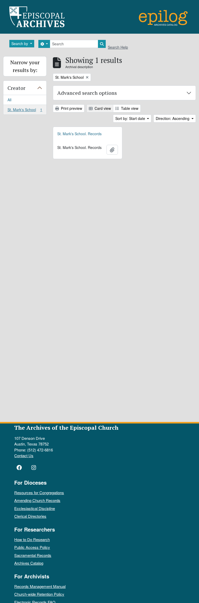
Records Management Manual (40, 586)
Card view (102, 108)
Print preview (71, 108)
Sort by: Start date (130, 118)
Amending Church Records (37, 500)
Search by (20, 43)
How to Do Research (32, 539)
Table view (129, 108)
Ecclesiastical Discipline (34, 508)
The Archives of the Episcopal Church (66, 427)
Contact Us (23, 455)
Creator (16, 87)
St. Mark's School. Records (79, 133)
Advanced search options (87, 92)
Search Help (118, 47)
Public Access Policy (32, 547)
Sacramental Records (32, 555)
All (9, 99)
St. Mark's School (24, 110)
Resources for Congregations (39, 492)
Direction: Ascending (173, 118)
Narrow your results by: (25, 66)
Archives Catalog (28, 563)
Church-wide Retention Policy (39, 594)
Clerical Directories (30, 516)
